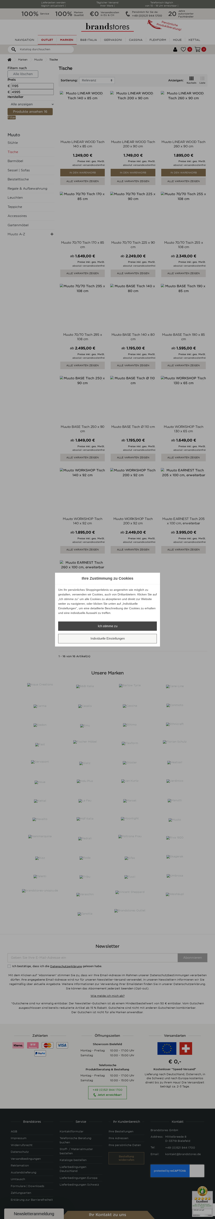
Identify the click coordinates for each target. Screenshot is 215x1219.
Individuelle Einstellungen (107, 638)
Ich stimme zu (107, 626)
